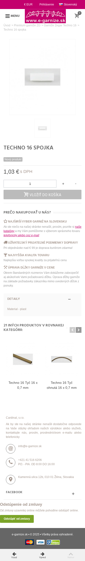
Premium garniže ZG (27, 25)
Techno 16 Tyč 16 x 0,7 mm (23, 385)
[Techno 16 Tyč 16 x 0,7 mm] (23, 359)
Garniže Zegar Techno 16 (60, 25)
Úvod (7, 25)
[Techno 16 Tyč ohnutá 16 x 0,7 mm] (62, 359)
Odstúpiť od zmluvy (17, 518)
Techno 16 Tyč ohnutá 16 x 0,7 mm (62, 385)
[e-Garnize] (45, 16)
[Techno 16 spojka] (42, 128)
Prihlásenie (46, 4)
